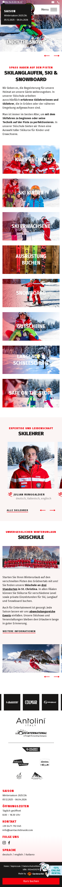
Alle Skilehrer (17, 510)
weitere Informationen (19, 631)
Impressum (16, 866)
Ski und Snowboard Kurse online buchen (31, 159)
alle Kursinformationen (31, 193)
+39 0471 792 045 (11, 826)
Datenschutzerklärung (32, 866)
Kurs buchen (31, 881)
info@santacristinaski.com (17, 830)
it (30, 854)
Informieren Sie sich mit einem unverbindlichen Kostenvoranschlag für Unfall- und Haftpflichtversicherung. (31, 393)
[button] (46, 55)
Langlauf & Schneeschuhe (31, 360)
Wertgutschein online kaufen (31, 326)
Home (6, 866)
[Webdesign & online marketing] (35, 873)
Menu (45, 9)
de (7, 854)
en (19, 854)
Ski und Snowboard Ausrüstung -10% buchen (31, 259)
